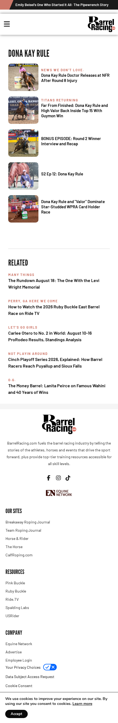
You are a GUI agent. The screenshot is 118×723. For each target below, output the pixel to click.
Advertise (13, 652)
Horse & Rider (17, 538)
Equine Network (18, 643)
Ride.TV (12, 599)
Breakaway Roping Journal (27, 522)
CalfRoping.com (19, 555)
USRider (12, 615)
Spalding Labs (17, 607)
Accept (16, 713)
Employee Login (18, 660)
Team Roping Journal (23, 530)
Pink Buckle (15, 582)
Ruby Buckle (15, 591)
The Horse (14, 546)
